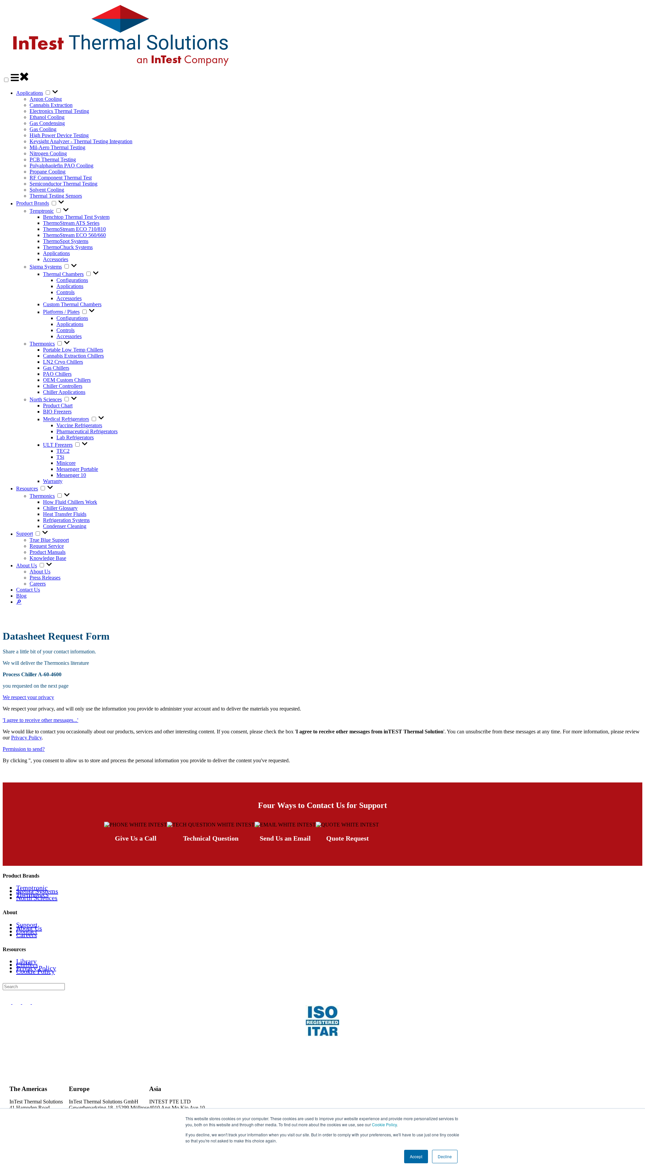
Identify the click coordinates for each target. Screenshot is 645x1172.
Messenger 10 (71, 475)
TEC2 (63, 451)
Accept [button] (416, 1156)
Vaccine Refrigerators (79, 425)
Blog (21, 596)
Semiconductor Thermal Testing (63, 184)
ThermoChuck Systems (68, 247)
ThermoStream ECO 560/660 (74, 235)
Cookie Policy (384, 1124)
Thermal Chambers (63, 274)
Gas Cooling (43, 129)
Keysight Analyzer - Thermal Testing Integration (81, 141)
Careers (38, 584)
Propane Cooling (48, 171)
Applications (29, 93)
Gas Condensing (47, 123)
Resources (27, 488)
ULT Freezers (58, 445)
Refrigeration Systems (66, 520)
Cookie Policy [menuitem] (35, 971)
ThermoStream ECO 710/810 (74, 229)
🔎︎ (19, 602)
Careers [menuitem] (26, 934)
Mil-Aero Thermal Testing (57, 147)
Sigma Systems (46, 267)
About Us (26, 565)
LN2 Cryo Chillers (63, 362)
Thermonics (42, 344)
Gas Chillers (56, 368)
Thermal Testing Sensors (56, 196)
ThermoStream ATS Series (71, 223)
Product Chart (58, 405)
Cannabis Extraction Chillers (73, 356)
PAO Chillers (57, 374)
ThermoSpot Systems (65, 241)
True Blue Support (49, 540)
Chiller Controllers (62, 386)
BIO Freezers (57, 411)
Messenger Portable (77, 469)
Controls (65, 292)
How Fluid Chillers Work (70, 502)
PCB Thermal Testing (53, 159)
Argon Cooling (46, 99)
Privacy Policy (26, 737)
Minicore (66, 463)
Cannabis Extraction (51, 105)
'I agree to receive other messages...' (40, 720)
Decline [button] (445, 1156)
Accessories (55, 259)
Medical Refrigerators (66, 419)
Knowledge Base (48, 558)
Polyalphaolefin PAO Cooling (61, 165)
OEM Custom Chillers (67, 380)
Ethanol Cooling (47, 117)
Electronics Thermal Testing (59, 111)
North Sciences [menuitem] (36, 897)
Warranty (52, 481)
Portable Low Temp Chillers (73, 350)
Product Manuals (48, 552)
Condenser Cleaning (64, 526)
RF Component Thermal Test (61, 177)
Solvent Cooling (47, 190)
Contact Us (28, 590)
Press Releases (45, 577)
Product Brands (32, 203)
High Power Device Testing (59, 135)
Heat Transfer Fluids (64, 514)
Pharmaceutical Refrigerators (87, 431)
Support (24, 534)
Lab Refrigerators (75, 437)
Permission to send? (24, 749)
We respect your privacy (28, 697)
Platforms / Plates (61, 312)
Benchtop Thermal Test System (76, 217)
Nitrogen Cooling (48, 153)
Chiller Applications (64, 392)
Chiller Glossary (60, 508)
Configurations (72, 280)
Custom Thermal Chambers (72, 304)
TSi (60, 457)
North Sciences (46, 399)
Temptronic (42, 211)
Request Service (47, 546)
